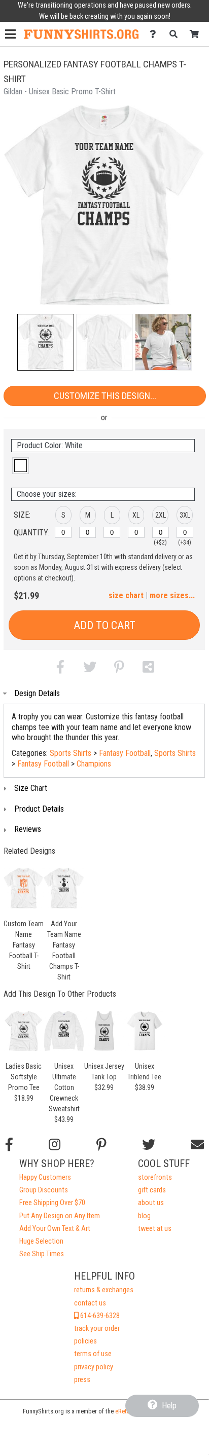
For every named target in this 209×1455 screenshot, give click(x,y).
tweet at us (154, 1228)
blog (144, 1216)
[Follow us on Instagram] (54, 1144)
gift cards (152, 1190)
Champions (94, 764)
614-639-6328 (99, 1316)
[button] (46, 342)
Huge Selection (41, 1241)
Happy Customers (45, 1177)
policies (85, 1341)
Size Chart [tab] (30, 788)
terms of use (93, 1354)
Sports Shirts (70, 753)
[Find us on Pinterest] (101, 1144)
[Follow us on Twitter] (148, 1144)
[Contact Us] (155, 34)
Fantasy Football (125, 753)
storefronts (155, 1177)
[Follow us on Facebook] (9, 1144)
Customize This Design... (105, 396)
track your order (97, 1328)
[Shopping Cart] (197, 34)
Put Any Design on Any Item (59, 1216)
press (82, 1379)
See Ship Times (41, 1254)
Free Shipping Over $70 (52, 1202)
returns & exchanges (103, 1290)
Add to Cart (104, 625)
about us (151, 1202)
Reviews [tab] (27, 829)
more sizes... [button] (172, 595)
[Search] (176, 34)
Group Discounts (43, 1190)
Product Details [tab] (39, 809)
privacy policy (93, 1367)
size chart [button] (126, 595)
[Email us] (197, 1144)
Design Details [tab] (37, 693)
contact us (90, 1303)
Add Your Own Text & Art (54, 1228)
